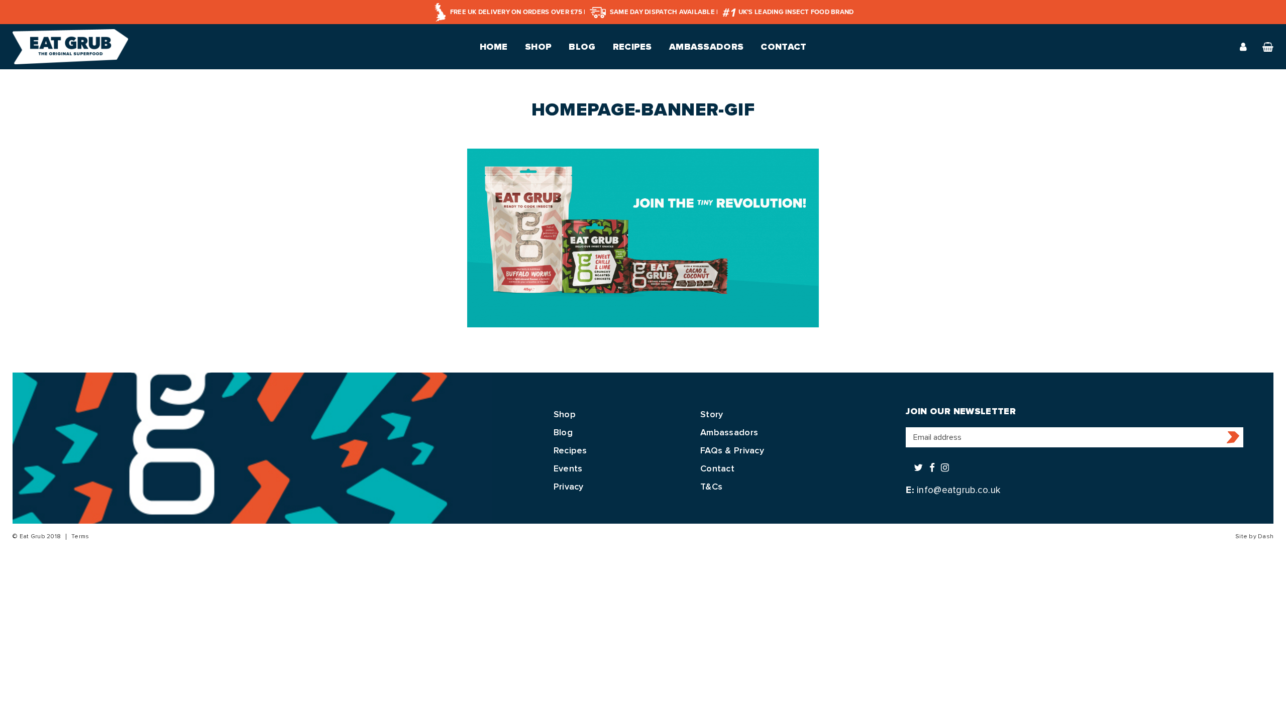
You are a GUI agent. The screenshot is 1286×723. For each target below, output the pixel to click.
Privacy (569, 486)
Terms (80, 536)
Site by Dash (1254, 536)
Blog (582, 46)
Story (711, 414)
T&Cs (711, 486)
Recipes (632, 46)
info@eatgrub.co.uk (958, 490)
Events (568, 468)
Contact (783, 46)
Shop (538, 46)
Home (494, 46)
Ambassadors (706, 46)
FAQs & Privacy (732, 450)
